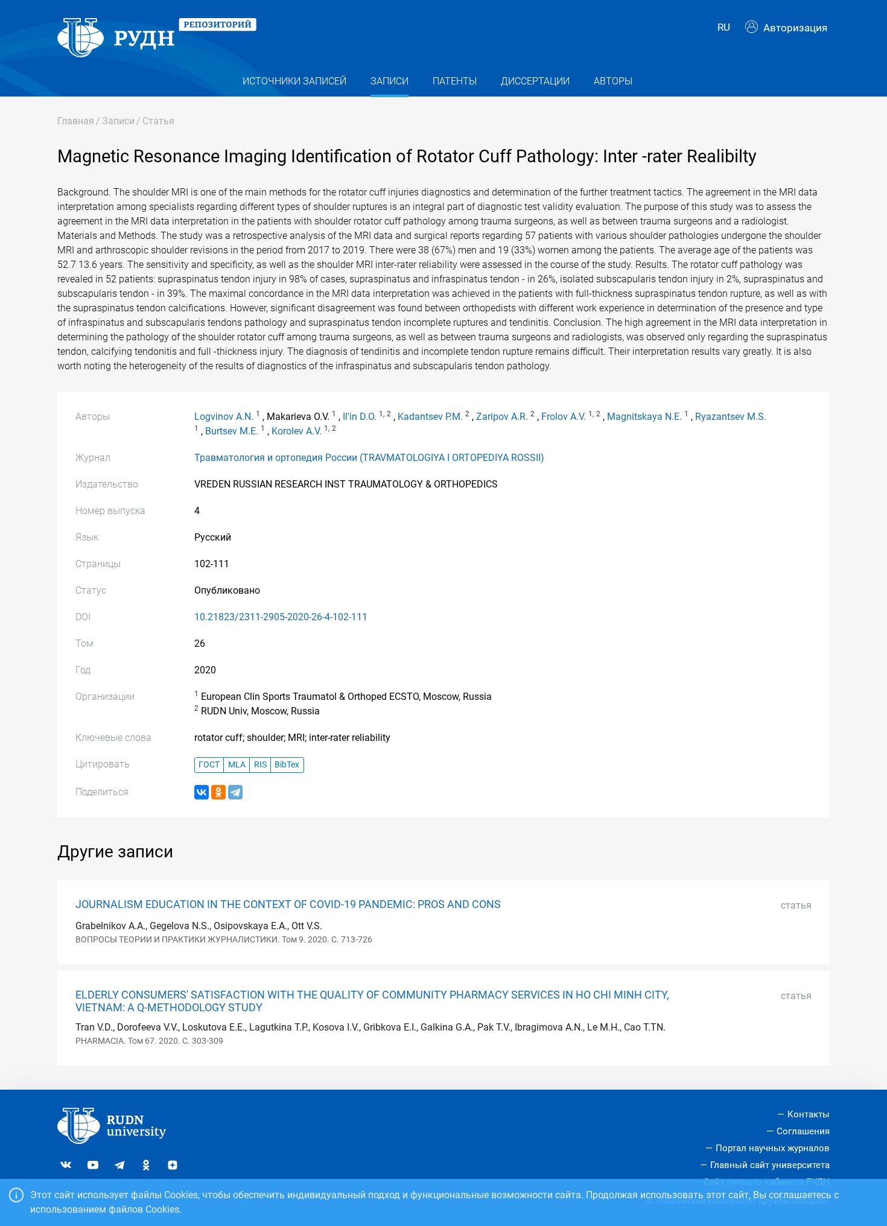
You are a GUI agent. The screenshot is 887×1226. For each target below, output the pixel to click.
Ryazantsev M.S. (730, 416)
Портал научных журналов (773, 1148)
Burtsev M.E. (231, 431)
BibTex (287, 765)
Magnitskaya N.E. (644, 416)
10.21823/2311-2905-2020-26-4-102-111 (280, 617)
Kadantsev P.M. (430, 416)
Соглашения (803, 1131)
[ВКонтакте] (201, 792)
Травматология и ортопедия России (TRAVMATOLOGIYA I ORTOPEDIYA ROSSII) (369, 457)
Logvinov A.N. (223, 416)
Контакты (808, 1114)
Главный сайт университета (770, 1165)
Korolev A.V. (297, 431)
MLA (237, 765)
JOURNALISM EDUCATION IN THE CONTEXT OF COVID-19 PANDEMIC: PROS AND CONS (288, 904)
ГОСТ (209, 765)
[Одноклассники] (218, 792)
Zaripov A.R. (502, 416)
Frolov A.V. (563, 416)
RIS (260, 765)
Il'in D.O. (360, 416)
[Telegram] (235, 792)
